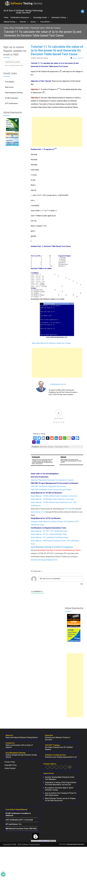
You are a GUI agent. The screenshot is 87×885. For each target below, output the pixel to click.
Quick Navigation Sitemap (14, 93)
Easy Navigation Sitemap (15, 753)
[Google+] (56, 767)
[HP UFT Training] (12, 131)
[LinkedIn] (61, 767)
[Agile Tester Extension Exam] (73, 641)
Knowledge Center (40, 17)
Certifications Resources (20, 17)
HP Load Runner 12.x (14, 824)
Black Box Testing (46, 447)
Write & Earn (9, 87)
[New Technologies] (12, 145)
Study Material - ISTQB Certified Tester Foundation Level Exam (54, 496)
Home (6, 17)
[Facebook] (47, 767)
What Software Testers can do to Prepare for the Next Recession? (60, 799)
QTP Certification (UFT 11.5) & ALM (19, 820)
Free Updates (9, 82)
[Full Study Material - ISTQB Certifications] (73, 627)
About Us (9, 735)
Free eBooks (45, 22)
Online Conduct (10, 768)
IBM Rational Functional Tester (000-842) (21, 828)
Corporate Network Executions (75, 844)
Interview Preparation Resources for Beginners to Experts (52, 480)
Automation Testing (58, 17)
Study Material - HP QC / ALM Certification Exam (49, 534)
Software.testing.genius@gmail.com (44, 560)
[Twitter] (52, 767)
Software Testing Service (55, 755)
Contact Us (10, 743)
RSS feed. (68, 509)
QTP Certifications (11, 103)
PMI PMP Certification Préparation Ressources (48, 486)
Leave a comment (77, 58)
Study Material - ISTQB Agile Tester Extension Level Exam (52, 499)
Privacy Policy (9, 762)
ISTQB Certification (11, 98)
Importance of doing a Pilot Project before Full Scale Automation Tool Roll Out (60, 783)
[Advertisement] (57, 132)
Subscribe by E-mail (38, 512)
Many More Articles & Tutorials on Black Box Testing (51, 343)
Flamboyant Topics (62, 447)
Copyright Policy (10, 765)
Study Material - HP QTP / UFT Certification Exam (49, 531)
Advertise (49, 735)
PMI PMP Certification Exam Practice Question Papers (51, 490)
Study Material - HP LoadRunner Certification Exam (49, 537)
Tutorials (23, 22)
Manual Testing (9, 22)
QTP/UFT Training (52, 745)
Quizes (33, 22)
